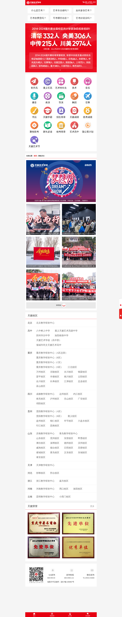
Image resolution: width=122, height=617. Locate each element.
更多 (92, 506)
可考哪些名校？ (61, 18)
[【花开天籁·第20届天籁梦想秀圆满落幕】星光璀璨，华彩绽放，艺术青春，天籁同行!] (61, 181)
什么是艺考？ (38, 10)
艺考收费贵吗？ (38, 18)
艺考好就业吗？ (84, 18)
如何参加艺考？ (84, 10)
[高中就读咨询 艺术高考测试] (120, 308)
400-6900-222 (69, 578)
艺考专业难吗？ (61, 10)
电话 (78, 2)
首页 (35, 156)
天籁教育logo (43, 2)
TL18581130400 (88, 578)
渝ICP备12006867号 (67, 582)
